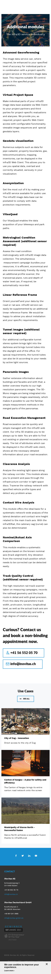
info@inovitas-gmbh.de (13, 918)
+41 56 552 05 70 (24, 653)
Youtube (36, 855)
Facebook (16, 855)
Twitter (22, 855)
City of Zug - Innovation (16, 738)
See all (26, 699)
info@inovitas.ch (23, 664)
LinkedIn (29, 855)
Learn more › (9, 971)
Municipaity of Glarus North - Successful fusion (19, 829)
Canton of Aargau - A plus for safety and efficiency (25, 781)
